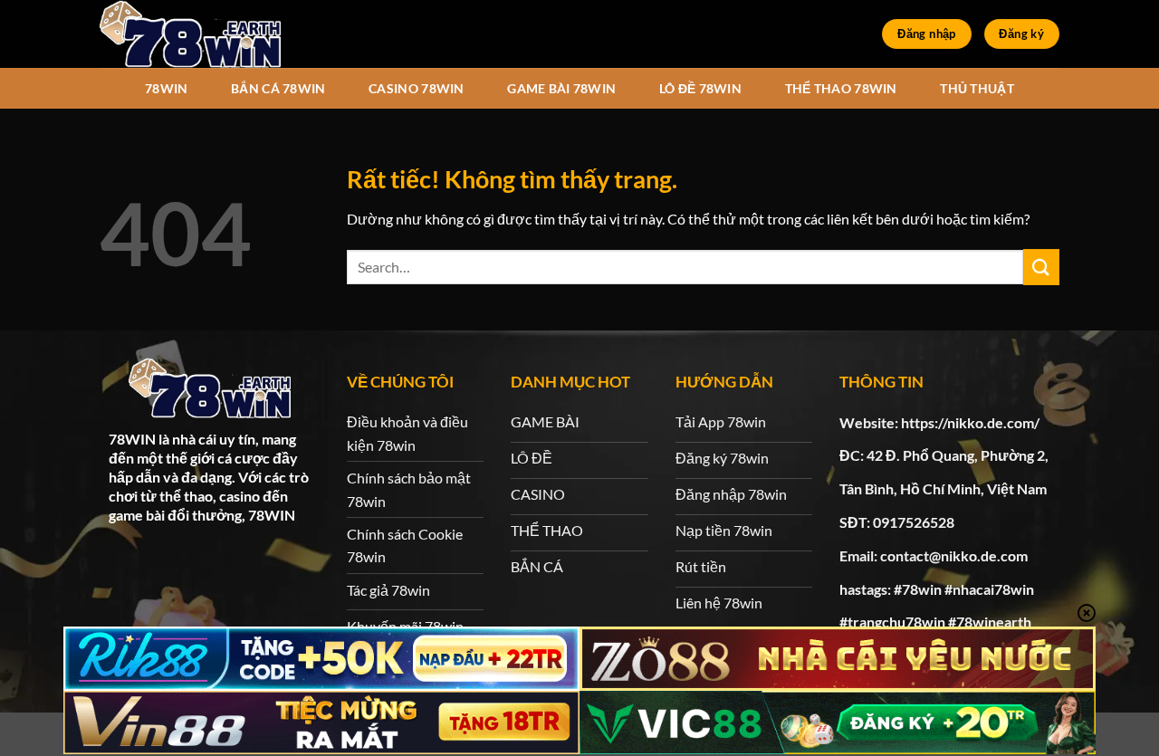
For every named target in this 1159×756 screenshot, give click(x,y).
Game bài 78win (561, 88)
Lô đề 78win (700, 88)
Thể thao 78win (841, 88)
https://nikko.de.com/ (970, 422)
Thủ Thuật (977, 88)
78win (166, 88)
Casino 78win (416, 88)
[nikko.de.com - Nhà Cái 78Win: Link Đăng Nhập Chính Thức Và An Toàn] (190, 34)
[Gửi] (1041, 266)
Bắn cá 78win (278, 88)
